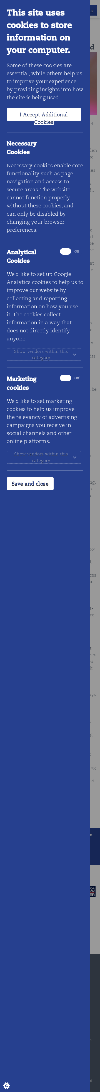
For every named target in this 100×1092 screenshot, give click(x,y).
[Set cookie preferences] (11, 1081)
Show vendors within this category (41, 354)
